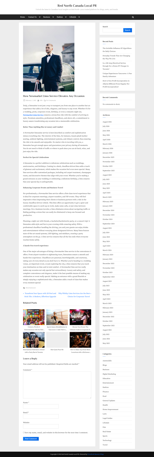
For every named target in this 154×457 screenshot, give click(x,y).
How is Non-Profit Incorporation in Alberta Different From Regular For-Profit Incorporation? (116, 84)
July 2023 (106, 286)
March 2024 (107, 250)
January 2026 (107, 153)
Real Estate (107, 432)
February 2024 (108, 255)
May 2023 (106, 295)
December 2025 (108, 157)
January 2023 (107, 312)
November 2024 (108, 215)
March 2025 (107, 197)
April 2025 (106, 193)
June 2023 (106, 290)
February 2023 (108, 308)
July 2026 (106, 126)
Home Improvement (110, 409)
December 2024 (108, 210)
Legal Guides (107, 418)
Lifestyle (72, 17)
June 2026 (106, 131)
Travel (105, 445)
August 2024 (107, 228)
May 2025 (106, 188)
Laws (105, 414)
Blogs (105, 365)
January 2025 (107, 206)
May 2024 (106, 241)
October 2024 (107, 219)
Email (26, 412)
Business (46, 17)
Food (104, 396)
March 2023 (107, 303)
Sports (105, 436)
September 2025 (109, 171)
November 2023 (108, 268)
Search (105, 27)
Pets (104, 427)
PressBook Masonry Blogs (95, 454)
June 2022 (106, 339)
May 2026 (106, 135)
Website (26, 422)
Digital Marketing (109, 374)
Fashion (60, 17)
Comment (27, 370)
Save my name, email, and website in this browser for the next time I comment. (56, 432)
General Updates (109, 401)
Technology (107, 440)
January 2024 (107, 259)
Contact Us (32, 17)
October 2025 (107, 166)
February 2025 (108, 202)
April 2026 (106, 140)
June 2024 (106, 237)
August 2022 (107, 330)
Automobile (107, 361)
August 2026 (107, 122)
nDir (41, 100)
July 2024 (106, 232)
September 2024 (109, 224)
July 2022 (106, 334)
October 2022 (107, 321)
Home (22, 17)
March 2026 (107, 144)
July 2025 (106, 179)
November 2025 (108, 162)
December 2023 (108, 263)
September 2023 (109, 277)
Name (26, 402)
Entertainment (31, 288)
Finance (106, 392)
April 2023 (106, 299)
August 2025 (107, 175)
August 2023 (107, 281)
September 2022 (109, 326)
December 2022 (108, 317)
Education (106, 378)
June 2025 (106, 184)
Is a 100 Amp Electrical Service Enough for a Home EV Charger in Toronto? (116, 66)
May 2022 (106, 343)
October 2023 (107, 272)
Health (105, 405)
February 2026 (108, 148)
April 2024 (106, 246)
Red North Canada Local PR (77, 5)
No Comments (51, 100)
